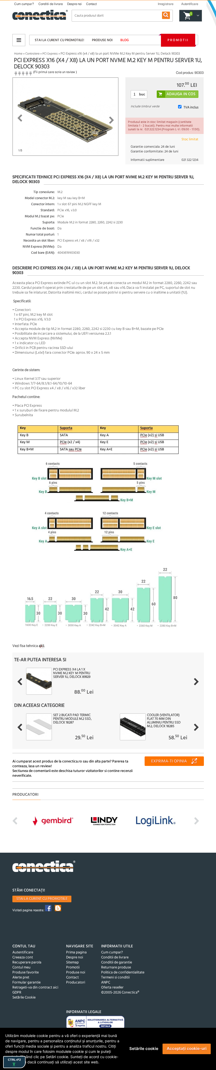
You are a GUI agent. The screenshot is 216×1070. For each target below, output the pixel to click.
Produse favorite (25, 973)
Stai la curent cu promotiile (41, 899)
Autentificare (22, 952)
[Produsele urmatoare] (196, 682)
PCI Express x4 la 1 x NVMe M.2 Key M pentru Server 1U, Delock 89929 (71, 673)
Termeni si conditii (115, 978)
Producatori (75, 983)
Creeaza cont (22, 957)
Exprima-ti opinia (169, 761)
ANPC (105, 983)
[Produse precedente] (19, 682)
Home (18, 53)
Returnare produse (116, 968)
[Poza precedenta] (19, 118)
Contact (91, 4)
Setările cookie (143, 1048)
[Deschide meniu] (18, 40)
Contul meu (21, 968)
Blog (124, 40)
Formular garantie (26, 983)
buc (142, 94)
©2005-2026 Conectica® (120, 993)
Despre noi (74, 4)
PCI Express (50, 53)
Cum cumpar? (24, 4)
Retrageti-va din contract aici (35, 988)
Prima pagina (76, 952)
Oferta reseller (112, 988)
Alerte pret (20, 978)
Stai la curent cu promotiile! (59, 40)
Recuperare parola (26, 962)
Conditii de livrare (50, 4)
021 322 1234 (189, 160)
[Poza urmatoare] (111, 120)
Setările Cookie (24, 998)
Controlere (32, 53)
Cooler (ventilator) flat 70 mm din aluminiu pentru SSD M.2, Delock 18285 (164, 720)
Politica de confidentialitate (122, 973)
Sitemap (72, 962)
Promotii (178, 40)
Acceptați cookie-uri (187, 1048)
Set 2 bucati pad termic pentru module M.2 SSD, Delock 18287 (72, 718)
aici (41, 646)
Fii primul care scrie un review (54, 72)
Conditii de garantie (116, 962)
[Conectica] (44, 867)
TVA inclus (191, 107)
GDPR (16, 993)
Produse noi (102, 40)
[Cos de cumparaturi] (197, 15)
